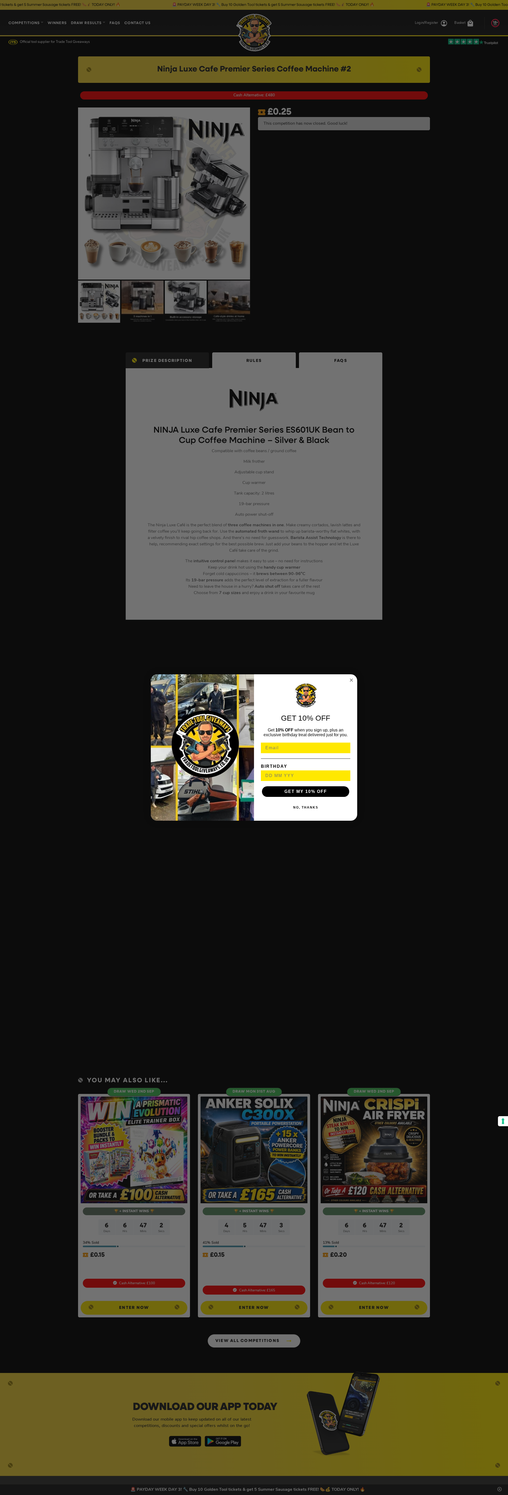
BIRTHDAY (274, 766)
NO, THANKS (305, 807)
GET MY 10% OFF (305, 791)
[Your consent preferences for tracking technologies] (503, 1121)
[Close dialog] (351, 680)
